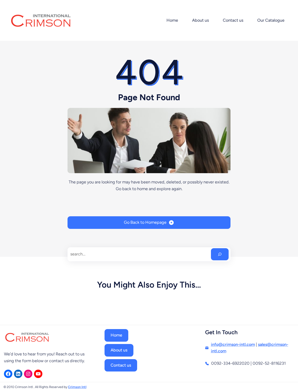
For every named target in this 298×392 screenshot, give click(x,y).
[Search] (220, 254)
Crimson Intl (77, 387)
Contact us (121, 365)
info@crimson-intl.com (233, 344)
